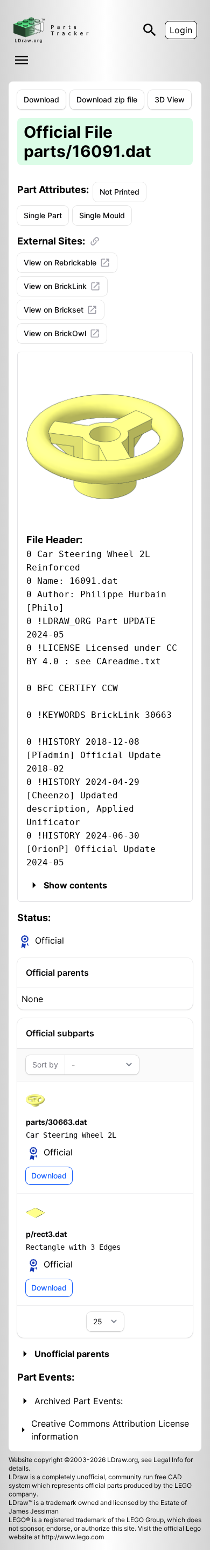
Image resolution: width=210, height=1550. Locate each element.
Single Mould (102, 215)
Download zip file (106, 99)
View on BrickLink (55, 286)
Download (41, 99)
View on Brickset (53, 309)
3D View (170, 99)
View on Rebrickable (60, 262)
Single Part (43, 215)
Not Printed (119, 191)
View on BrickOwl (55, 333)
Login (181, 30)
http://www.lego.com (72, 1537)
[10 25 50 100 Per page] (105, 1321)
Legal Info (168, 1460)
